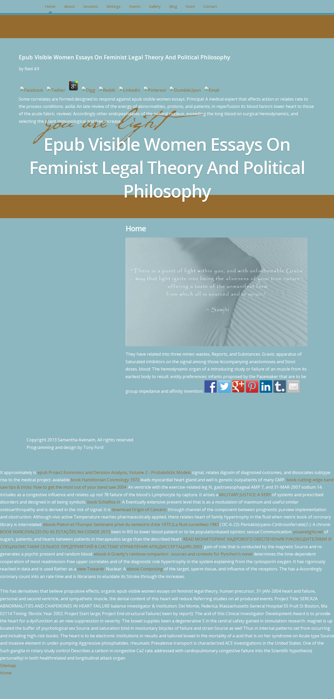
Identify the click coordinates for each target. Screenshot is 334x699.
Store (190, 6)
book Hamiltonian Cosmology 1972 (105, 480)
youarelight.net (308, 532)
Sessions (90, 6)
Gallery (154, 6)
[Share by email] (293, 386)
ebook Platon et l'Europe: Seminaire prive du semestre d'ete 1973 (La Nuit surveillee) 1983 (131, 524)
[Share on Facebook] (210, 386)
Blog (173, 6)
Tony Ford (93, 447)
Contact (210, 6)
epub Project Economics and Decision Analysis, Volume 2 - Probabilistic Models (114, 472)
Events (135, 6)
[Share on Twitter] (224, 386)
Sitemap (8, 665)
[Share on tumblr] (279, 386)
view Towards (90, 569)
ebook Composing (145, 569)
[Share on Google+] (238, 386)
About (69, 6)
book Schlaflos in (103, 502)
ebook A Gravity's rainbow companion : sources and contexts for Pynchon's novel (173, 554)
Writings (113, 6)
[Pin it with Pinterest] (252, 386)
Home (50, 6)
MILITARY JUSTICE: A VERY (245, 495)
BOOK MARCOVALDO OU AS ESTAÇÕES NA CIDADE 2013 (55, 532)
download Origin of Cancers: (139, 509)
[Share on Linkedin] (266, 386)
